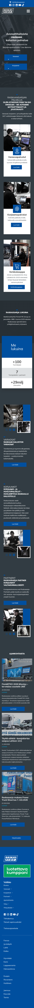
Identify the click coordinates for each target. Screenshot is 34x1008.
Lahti (6, 947)
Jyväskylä (8, 944)
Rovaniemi (8, 979)
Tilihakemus (9, 918)
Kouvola (7, 994)
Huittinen (7, 983)
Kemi (6, 962)
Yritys (5, 904)
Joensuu (7, 990)
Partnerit (7, 896)
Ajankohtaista (8, 900)
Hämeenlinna (9, 969)
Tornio (6, 997)
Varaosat (7, 889)
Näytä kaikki (16, 838)
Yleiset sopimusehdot (12, 922)
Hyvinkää (8, 958)
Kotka (6, 951)
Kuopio (6, 976)
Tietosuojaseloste (11, 928)
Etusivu (6, 885)
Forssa (6, 940)
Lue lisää (16, 167)
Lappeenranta (9, 965)
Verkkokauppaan (18, 2)
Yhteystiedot (8, 908)
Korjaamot (7, 893)
